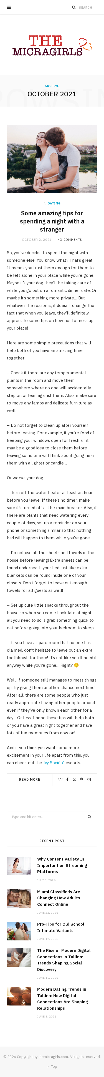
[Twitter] (74, 779)
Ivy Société (54, 762)
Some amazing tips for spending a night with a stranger (52, 221)
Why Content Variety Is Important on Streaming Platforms (62, 865)
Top (53, 1066)
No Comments (69, 240)
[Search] (74, 7)
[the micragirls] (52, 44)
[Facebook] (67, 779)
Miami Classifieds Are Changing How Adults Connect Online (58, 898)
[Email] (89, 779)
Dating (54, 203)
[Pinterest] (81, 779)
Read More (29, 779)
